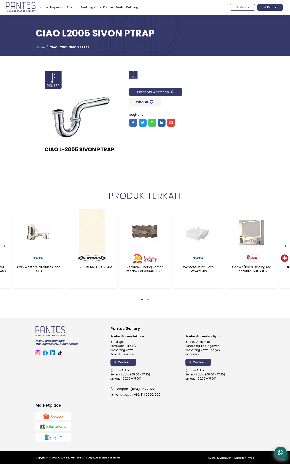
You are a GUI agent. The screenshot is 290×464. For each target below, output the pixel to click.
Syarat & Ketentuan (220, 457)
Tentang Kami (91, 7)
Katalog (132, 7)
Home (44, 7)
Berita (119, 7)
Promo (72, 7)
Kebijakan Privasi (244, 457)
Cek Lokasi (124, 362)
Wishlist (141, 102)
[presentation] (5, 246)
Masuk (244, 7)
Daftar (272, 7)
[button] (142, 299)
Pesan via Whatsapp (153, 92)
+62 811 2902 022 (147, 394)
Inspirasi (56, 7)
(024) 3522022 (142, 389)
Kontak (108, 7)
